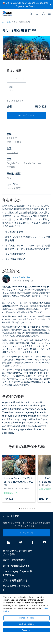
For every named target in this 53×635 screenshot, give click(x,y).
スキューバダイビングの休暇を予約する (17, 573)
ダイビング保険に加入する (16, 565)
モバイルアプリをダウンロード (17, 588)
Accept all (26, 630)
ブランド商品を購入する (15, 580)
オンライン (12, 152)
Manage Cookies (26, 617)
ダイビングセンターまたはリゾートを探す (17, 552)
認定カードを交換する (14, 559)
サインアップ (26, 532)
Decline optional (26, 623)
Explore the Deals (25, 6)
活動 (9, 22)
